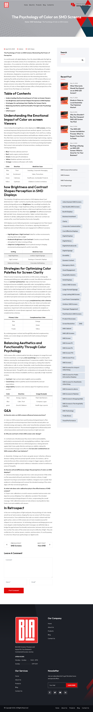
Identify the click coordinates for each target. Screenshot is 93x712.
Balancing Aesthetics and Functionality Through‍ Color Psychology (28, 106)
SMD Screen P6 (68, 348)
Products (39, 5)
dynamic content (68, 260)
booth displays (67, 212)
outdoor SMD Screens (70, 304)
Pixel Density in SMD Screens (72, 314)
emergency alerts (68, 265)
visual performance (69, 420)
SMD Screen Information (69, 170)
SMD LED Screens (68, 333)
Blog (44, 5)
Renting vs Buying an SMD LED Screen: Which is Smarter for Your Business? (76, 150)
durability (66, 255)
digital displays (68, 236)
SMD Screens (65, 175)
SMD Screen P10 (68, 353)
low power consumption (71, 299)
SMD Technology (35, 22)
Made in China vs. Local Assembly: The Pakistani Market (77, 103)
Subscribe (71, 685)
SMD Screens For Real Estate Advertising (72, 383)
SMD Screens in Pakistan (71, 394)
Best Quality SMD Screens (71, 207)
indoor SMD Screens (69, 285)
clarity (65, 221)
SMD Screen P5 (68, 343)
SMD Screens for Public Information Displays (70, 376)
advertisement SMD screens (72, 202)
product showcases (69, 319)
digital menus (67, 241)
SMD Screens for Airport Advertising (71, 369)
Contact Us (50, 5)
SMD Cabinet (67, 328)
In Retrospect (10, 111)
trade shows (67, 416)
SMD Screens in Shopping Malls (73, 399)
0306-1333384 (82, 6)
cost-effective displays (70, 231)
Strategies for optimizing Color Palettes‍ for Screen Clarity (26, 103)
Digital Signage (67, 251)
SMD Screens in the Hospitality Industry (73, 405)
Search (64, 52)
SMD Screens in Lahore (70, 389)
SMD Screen (67, 338)
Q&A (7, 108)
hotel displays (67, 280)
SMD (80, 324)
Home (26, 5)
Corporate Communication (71, 226)
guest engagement (69, 270)
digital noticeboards (69, 246)
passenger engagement (70, 309)
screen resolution (69, 324)
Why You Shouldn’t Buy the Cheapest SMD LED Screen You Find (77, 118)
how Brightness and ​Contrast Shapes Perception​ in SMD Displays (28, 100)
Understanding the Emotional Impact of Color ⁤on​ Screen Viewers (28, 98)
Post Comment (14, 590)
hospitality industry (69, 275)
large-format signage (70, 289)
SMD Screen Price (68, 358)
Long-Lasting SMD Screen (71, 294)
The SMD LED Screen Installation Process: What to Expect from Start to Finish (77, 134)
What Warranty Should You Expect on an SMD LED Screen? (77, 89)
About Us (32, 5)
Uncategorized (66, 186)
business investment (69, 216)
